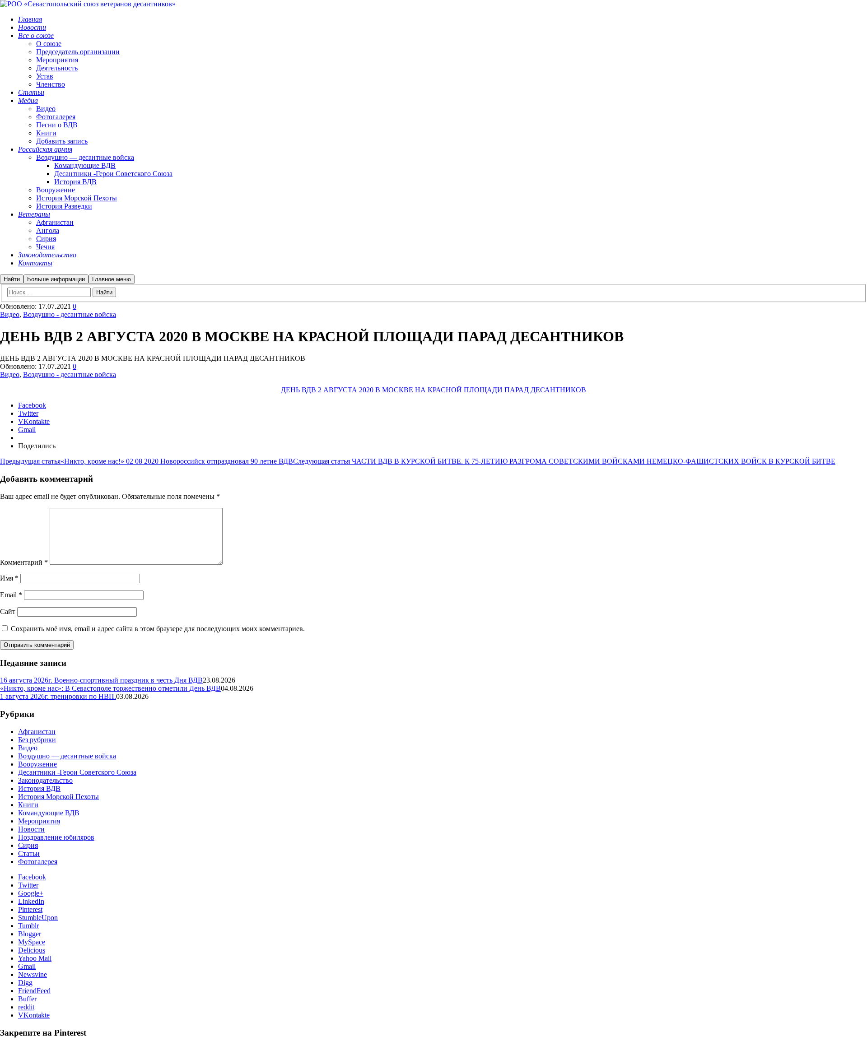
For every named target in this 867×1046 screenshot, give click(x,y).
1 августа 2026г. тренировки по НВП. (58, 696)
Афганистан (37, 731)
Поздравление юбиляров (56, 837)
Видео (9, 314)
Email (11, 595)
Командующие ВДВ (48, 813)
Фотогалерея (37, 861)
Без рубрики (37, 740)
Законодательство (45, 780)
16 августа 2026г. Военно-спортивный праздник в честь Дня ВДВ (101, 680)
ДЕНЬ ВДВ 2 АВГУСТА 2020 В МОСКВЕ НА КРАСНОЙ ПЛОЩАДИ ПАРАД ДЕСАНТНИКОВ (433, 390)
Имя (9, 578)
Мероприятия (39, 821)
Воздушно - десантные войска (69, 314)
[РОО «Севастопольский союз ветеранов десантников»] (88, 4)
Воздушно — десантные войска (67, 756)
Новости (31, 829)
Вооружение (37, 764)
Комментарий (24, 562)
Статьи (29, 853)
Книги (28, 805)
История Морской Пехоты (58, 796)
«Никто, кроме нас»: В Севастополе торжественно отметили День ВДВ (110, 688)
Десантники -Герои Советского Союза (77, 772)
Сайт (7, 611)
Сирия (28, 845)
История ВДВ (39, 788)
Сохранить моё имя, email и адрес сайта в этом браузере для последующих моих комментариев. (158, 628)
